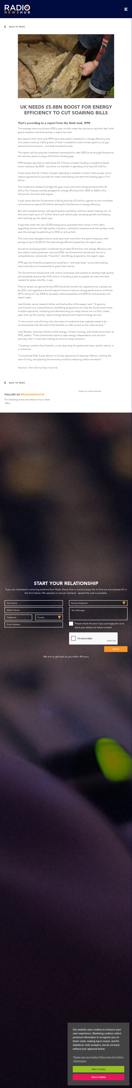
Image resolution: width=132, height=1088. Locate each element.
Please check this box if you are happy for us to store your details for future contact (99, 625)
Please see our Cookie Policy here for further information (98, 1059)
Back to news (17, 27)
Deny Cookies (99, 1077)
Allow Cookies (98, 1069)
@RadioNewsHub (32, 394)
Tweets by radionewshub (89, 391)
